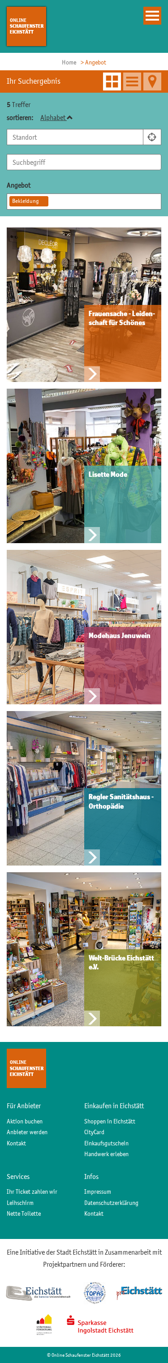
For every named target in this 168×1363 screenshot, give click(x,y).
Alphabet (53, 117)
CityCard (94, 1132)
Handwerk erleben (106, 1153)
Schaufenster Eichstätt (26, 26)
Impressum (97, 1191)
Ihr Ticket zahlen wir (32, 1191)
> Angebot (93, 62)
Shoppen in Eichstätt (109, 1121)
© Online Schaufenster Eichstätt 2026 (84, 1355)
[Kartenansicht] (152, 81)
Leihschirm (20, 1202)
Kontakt (16, 1143)
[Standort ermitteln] (152, 137)
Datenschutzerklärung (111, 1202)
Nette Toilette (24, 1213)
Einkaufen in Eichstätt (114, 1106)
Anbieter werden (27, 1132)
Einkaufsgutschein (106, 1143)
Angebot (18, 185)
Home (69, 62)
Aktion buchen (25, 1121)
